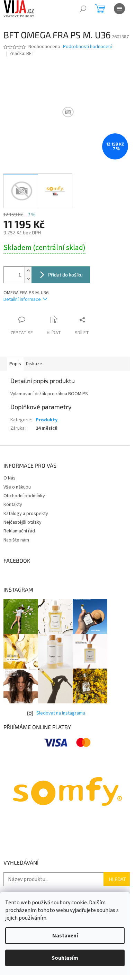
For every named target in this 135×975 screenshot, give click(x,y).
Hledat (117, 879)
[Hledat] (83, 9)
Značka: (22, 53)
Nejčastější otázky (22, 522)
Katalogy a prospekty (25, 513)
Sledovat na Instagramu (60, 713)
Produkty (46, 419)
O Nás (9, 478)
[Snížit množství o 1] (28, 279)
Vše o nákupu (17, 487)
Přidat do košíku (65, 275)
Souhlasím (65, 958)
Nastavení (65, 935)
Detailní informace (22, 299)
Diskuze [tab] (34, 363)
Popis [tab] (15, 363)
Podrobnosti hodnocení (87, 47)
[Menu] (119, 9)
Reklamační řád (19, 531)
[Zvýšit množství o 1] (28, 271)
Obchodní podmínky (24, 495)
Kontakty (12, 504)
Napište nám (16, 540)
